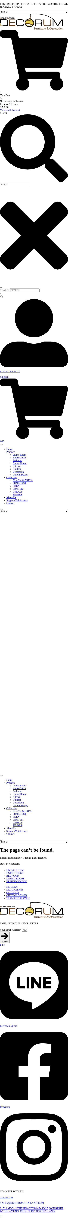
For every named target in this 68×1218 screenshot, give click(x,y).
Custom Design (20, 474)
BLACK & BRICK (23, 480)
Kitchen (17, 466)
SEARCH (5, 290)
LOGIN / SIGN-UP (10, 371)
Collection (11, 477)
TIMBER (17, 494)
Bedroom (17, 460)
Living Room (19, 454)
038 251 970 (6, 1197)
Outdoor (17, 469)
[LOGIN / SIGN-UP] (34, 366)
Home (9, 449)
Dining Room (19, 463)
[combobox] (14, 184)
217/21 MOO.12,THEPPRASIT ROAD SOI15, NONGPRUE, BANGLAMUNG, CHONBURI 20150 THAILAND (32, 1209)
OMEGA (17, 491)
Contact (10, 503)
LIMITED (18, 488)
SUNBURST (19, 483)
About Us (11, 497)
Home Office (19, 457)
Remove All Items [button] (9, 104)
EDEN (16, 486)
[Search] (1, 287)
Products (10, 452)
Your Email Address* (11, 929)
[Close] (1, 509)
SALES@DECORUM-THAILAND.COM (22, 1203)
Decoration (18, 471)
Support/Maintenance (17, 500)
